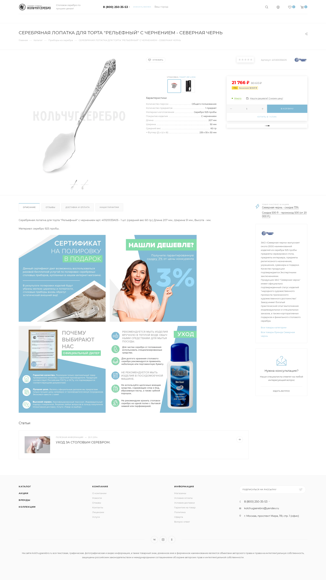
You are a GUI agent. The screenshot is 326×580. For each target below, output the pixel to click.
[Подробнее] (239, 439)
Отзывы (50, 207)
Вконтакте (154, 539)
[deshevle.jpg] (153, 278)
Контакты (97, 507)
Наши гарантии (109, 207)
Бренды (24, 500)
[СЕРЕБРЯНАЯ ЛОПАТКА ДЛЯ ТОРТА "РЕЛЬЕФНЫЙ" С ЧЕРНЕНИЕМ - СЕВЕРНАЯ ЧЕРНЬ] (79, 115)
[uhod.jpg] (153, 369)
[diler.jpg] (62, 369)
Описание (29, 207)
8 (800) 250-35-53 (115, 7)
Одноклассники (171, 539)
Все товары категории (273, 327)
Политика (180, 512)
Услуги (96, 517)
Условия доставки (184, 502)
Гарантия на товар (185, 507)
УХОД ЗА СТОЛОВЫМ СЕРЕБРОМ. (83, 442)
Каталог (25, 486)
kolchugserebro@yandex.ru (261, 508)
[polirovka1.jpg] (62, 278)
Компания (100, 486)
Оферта (178, 517)
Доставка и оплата (78, 207)
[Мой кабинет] (278, 7)
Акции (23, 493)
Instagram (163, 539)
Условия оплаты (183, 498)
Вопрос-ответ (182, 521)
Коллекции (27, 506)
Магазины (180, 493)
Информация (184, 486)
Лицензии (98, 512)
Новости (97, 498)
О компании (99, 493)
